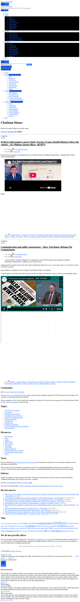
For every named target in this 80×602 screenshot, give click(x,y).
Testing (17, 531)
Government (30, 526)
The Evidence (13, 33)
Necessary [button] (4, 582)
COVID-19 (12, 21)
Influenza (59, 382)
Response (56, 528)
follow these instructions (10, 402)
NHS (29, 528)
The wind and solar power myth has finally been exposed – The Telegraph (27, 510)
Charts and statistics (11, 419)
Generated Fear (13, 35)
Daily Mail (69, 523)
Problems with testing (11, 424)
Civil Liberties (32, 523)
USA (49, 531)
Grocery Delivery (14, 52)
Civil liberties (9, 421)
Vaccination (12, 24)
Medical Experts (70, 526)
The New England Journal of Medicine (36, 237)
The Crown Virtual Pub (14, 395)
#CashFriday (12, 47)
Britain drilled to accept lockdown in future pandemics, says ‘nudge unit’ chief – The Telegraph (34, 499)
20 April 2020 (17, 256)
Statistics (53, 383)
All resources (9, 436)
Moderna (17, 528)
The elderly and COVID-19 (13, 416)
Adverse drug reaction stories (14, 452)
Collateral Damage (45, 523)
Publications (12, 28)
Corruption (24, 235)
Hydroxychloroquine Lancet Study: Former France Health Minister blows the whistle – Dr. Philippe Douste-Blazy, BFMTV (40, 143)
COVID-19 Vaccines (15, 38)
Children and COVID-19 (12, 414)
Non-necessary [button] (5, 591)
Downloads (8, 445)
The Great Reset (14, 22)
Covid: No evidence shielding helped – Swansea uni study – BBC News (27, 514)
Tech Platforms (13, 51)
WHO (72, 531)
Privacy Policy (24, 482)
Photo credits (59, 486)
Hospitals (38, 526)
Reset (10, 44)
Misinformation (45, 383)
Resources (12, 19)
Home (6, 14)
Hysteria (53, 382)
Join (6, 58)
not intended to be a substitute (43, 539)
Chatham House (15, 235)
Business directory (10, 449)
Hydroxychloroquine (59, 235)
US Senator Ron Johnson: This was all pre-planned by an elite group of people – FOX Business (34, 498)
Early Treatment (13, 36)
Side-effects (70, 528)
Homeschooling (13, 49)
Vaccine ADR (13, 26)
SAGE (60, 528)
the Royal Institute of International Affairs (61, 237)
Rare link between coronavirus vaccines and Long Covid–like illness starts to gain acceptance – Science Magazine (40, 505)
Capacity (15, 523)
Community (12, 45)
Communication (32, 382)
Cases (18, 523)
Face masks (8, 412)
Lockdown (61, 525)
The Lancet (19, 237)
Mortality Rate (23, 528)
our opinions (57, 541)
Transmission (39, 531)
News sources (9, 443)
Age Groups (3, 523)
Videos (11, 29)
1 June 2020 (16, 151)
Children (25, 523)
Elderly (2, 526)
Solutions (7, 42)
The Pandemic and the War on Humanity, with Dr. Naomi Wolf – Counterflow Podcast (31, 512)
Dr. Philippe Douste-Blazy (44, 235)
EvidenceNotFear (21, 149)
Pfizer (46, 528)
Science (12, 237)
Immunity (48, 526)
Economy (76, 523)
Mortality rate (9, 423)
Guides (7, 31)
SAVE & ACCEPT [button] (7, 600)
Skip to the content (6, 1)
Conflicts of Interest (44, 382)
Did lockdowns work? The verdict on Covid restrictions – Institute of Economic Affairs (31, 503)
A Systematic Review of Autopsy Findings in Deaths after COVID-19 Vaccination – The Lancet (34, 501)
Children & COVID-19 (16, 40)
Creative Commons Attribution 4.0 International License (36, 486)
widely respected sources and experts (24, 462)
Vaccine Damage (66, 531)
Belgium (12, 382)
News (10, 17)
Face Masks (11, 526)
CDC (21, 523)
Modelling (12, 528)
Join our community (7, 132)
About (7, 454)
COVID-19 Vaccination (12, 410)
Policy (51, 528)
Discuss (11, 56)
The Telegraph (32, 531)
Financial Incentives (20, 526)
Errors (6, 526)
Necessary (6, 584)
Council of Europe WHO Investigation (17, 426)
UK (45, 530)
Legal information (11, 482)
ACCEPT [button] (11, 558)
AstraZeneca (9, 523)
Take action (8, 447)
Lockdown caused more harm (14, 417)
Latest (6, 15)
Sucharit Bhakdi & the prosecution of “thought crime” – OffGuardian (26, 508)
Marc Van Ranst (34, 383)
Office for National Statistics (37, 528)
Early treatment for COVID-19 (14, 450)
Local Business (13, 54)
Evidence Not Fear (6, 6)
